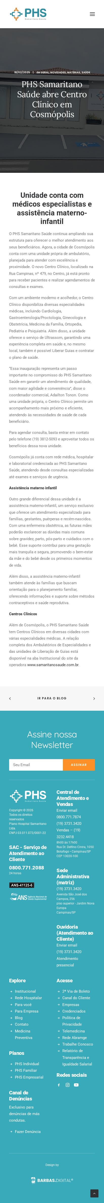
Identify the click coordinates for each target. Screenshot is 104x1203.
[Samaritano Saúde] (28, 14)
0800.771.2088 (26, 868)
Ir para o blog (52, 698)
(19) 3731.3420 (69, 823)
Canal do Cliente (76, 998)
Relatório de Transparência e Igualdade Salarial (77, 1057)
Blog (18, 1018)
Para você (23, 1004)
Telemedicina (73, 1031)
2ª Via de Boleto (76, 991)
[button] (92, 14)
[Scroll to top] (94, 1193)
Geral (45, 72)
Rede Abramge (74, 1037)
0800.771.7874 (69, 817)
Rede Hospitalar (28, 998)
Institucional (25, 991)
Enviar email (67, 810)
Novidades (58, 72)
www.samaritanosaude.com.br (52, 665)
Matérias (73, 72)
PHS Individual (27, 1064)
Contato (22, 1024)
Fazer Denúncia (28, 1131)
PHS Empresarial (29, 1077)
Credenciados (74, 1011)
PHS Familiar (26, 1070)
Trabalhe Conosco (77, 1044)
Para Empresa (26, 1011)
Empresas (70, 1004)
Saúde (86, 72)
